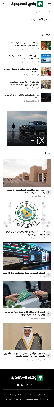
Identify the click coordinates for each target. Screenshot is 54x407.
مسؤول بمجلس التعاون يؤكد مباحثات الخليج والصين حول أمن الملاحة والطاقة (24, 354)
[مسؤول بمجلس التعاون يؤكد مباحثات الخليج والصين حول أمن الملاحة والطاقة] (27, 336)
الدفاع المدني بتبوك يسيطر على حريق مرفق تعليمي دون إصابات (25, 233)
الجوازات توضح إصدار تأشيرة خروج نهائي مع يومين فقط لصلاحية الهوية (25, 313)
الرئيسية (48, 12)
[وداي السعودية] (27, 4)
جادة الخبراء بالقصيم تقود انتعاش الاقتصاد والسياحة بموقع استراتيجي (26, 191)
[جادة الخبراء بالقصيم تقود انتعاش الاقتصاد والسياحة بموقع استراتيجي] (27, 173)
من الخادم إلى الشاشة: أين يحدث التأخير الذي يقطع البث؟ (21, 96)
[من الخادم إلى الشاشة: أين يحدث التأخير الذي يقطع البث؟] (46, 97)
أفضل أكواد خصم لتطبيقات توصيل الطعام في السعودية (21, 70)
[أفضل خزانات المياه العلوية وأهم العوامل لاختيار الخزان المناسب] (46, 58)
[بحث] (4, 4)
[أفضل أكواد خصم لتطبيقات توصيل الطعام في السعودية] (46, 71)
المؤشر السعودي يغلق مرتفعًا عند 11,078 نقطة (24, 273)
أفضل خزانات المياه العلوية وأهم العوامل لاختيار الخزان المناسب (23, 57)
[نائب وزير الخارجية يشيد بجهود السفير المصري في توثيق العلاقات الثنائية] (46, 84)
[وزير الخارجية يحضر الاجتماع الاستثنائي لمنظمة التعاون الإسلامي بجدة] (46, 45)
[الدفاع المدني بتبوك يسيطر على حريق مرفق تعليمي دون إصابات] (27, 214)
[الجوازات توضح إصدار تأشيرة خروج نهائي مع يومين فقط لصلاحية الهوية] (27, 294)
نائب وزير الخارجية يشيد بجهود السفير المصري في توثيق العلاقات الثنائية (24, 83)
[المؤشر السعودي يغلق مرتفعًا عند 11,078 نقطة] (27, 256)
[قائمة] (49, 4)
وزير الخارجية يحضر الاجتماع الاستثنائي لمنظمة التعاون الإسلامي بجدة (24, 44)
